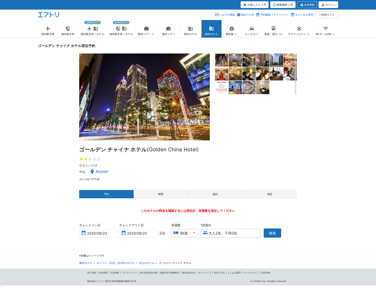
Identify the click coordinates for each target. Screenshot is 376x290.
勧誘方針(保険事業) (169, 272)
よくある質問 (234, 272)
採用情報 (266, 272)
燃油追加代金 (188, 272)
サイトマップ (204, 272)
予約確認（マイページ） (274, 14)
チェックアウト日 (131, 225)
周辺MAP (102, 171)
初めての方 (247, 14)
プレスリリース (129, 272)
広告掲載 (114, 272)
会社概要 (103, 272)
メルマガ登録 (227, 14)
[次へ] (206, 97)
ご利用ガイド (326, 14)
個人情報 (91, 272)
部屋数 (176, 225)
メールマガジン (251, 272)
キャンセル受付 (304, 14)
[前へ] (83, 97)
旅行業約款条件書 (148, 272)
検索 (272, 233)
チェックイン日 (90, 225)
